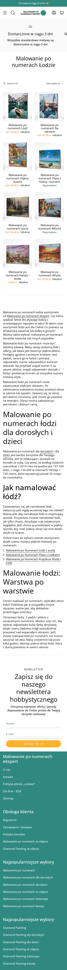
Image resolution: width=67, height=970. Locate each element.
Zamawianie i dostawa (17, 827)
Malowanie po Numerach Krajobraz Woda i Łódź (33, 561)
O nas (6, 769)
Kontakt (8, 777)
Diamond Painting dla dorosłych (23, 935)
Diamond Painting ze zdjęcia (21, 949)
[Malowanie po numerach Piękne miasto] (17, 156)
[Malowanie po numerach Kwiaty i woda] (17, 253)
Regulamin (10, 820)
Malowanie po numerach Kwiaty (23, 906)
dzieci (7, 455)
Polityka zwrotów (14, 834)
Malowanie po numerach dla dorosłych (28, 877)
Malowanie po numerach (19, 870)
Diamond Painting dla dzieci (21, 942)
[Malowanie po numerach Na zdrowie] (49, 106)
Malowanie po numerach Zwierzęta (25, 899)
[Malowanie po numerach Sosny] (17, 206)
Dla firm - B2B (12, 791)
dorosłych (47, 451)
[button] (13, 12)
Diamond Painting (14, 928)
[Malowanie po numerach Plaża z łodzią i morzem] (49, 156)
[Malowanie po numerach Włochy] (49, 206)
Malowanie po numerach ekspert (28, 316)
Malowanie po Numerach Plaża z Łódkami (33, 555)
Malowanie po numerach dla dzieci (25, 884)
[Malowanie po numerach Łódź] (17, 106)
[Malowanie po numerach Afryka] (49, 253)
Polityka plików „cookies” (19, 784)
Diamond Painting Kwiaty (19, 963)
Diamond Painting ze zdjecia (21, 848)
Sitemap (8, 798)
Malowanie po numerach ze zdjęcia (25, 841)
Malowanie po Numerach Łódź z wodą (30, 550)
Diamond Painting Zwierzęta (21, 956)
